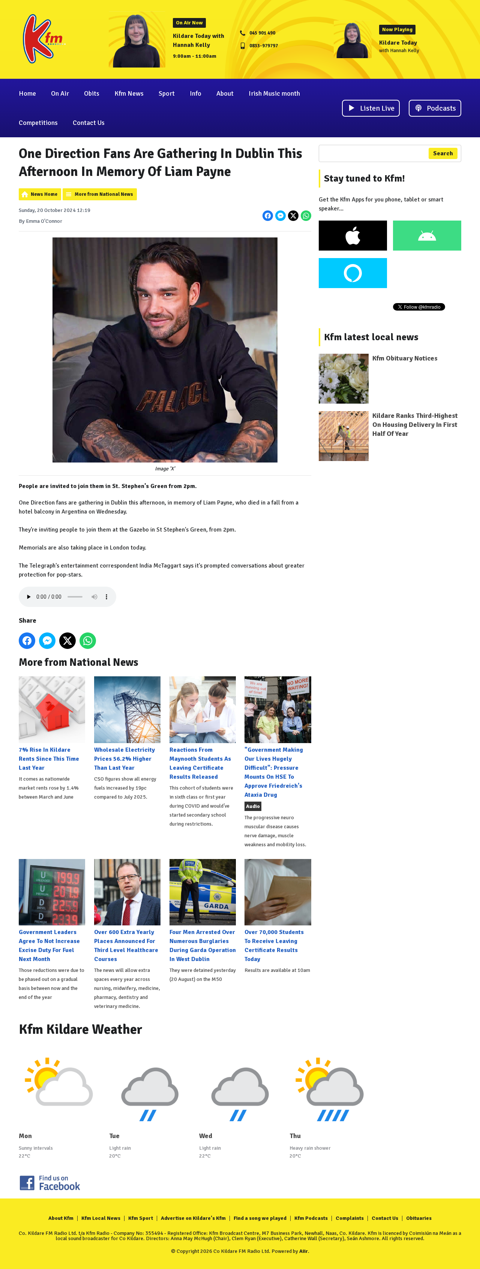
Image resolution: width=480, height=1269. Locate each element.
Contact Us (89, 123)
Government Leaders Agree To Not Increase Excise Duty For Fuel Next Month (49, 945)
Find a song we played (260, 1218)
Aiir (303, 1251)
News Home (44, 194)
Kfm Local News (100, 1218)
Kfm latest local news (371, 337)
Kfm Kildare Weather (80, 1029)
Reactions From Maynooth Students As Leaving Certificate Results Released (200, 763)
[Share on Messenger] (280, 215)
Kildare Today (398, 43)
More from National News (104, 194)
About (225, 93)
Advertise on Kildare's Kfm (193, 1218)
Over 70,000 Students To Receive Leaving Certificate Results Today (274, 945)
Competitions (38, 123)
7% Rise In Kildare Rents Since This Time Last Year (49, 758)
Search (443, 153)
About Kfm (61, 1218)
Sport (167, 93)
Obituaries (419, 1218)
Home (27, 93)
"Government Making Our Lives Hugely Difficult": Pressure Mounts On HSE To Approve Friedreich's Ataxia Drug (273, 772)
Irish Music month (274, 93)
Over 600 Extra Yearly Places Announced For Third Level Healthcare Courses (126, 945)
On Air (60, 93)
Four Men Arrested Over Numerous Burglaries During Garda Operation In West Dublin (203, 945)
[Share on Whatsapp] (306, 215)
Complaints (350, 1218)
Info (195, 93)
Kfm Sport (140, 1218)
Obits (91, 93)
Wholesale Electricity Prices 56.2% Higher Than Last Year (124, 758)
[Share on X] (293, 215)
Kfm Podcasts (311, 1218)
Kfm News (129, 93)
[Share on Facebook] (267, 215)
